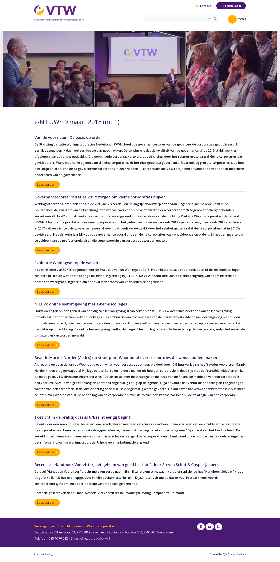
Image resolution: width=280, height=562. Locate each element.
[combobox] (177, 18)
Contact (205, 6)
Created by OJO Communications (228, 554)
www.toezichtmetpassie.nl (214, 389)
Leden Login (232, 6)
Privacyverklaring (43, 554)
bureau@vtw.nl (99, 538)
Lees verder (46, 184)
